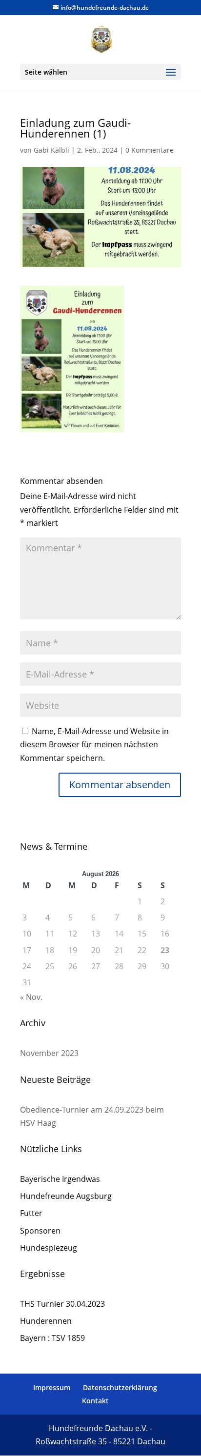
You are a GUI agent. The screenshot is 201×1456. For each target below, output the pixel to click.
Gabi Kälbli (51, 150)
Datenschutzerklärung (120, 1387)
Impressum (51, 1387)
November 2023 (49, 1053)
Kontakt (95, 1400)
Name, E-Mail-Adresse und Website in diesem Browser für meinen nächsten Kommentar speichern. (94, 744)
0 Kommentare (149, 150)
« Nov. (31, 997)
